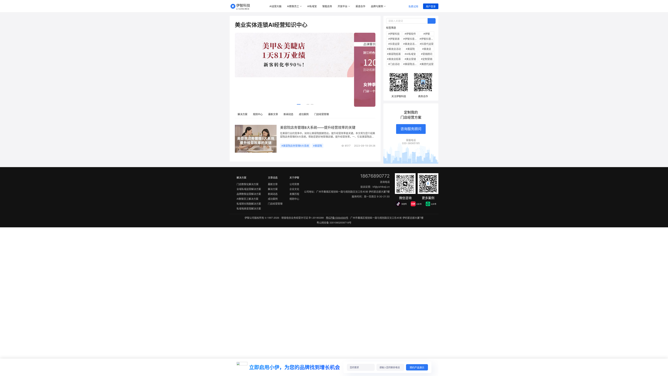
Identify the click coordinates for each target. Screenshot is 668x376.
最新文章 (273, 114)
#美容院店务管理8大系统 (295, 145)
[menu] (334, 6)
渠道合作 (360, 6)
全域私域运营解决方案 (249, 188)
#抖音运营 (394, 43)
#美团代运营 (427, 63)
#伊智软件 (410, 33)
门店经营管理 (321, 114)
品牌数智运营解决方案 (249, 193)
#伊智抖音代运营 (410, 38)
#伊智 (426, 33)
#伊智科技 (394, 33)
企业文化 (294, 188)
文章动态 (273, 177)
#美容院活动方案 (410, 63)
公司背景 (294, 184)
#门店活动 (394, 63)
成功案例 (304, 114)
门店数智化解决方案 (248, 184)
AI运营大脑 (275, 6)
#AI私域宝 (410, 53)
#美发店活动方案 (410, 43)
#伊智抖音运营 (427, 38)
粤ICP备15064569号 (337, 217)
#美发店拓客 (394, 58)
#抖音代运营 (427, 43)
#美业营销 (410, 58)
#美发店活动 (394, 48)
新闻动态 (288, 114)
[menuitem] (275, 6)
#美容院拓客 (394, 53)
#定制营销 (426, 58)
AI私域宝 (312, 6)
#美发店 (426, 48)
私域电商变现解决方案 (249, 208)
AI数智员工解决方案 (247, 198)
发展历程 (294, 193)
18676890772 (375, 176)
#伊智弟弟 (394, 38)
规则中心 (258, 114)
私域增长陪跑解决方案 (249, 203)
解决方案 (242, 114)
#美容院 (317, 145)
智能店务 (327, 6)
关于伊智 (294, 177)
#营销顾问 (426, 53)
